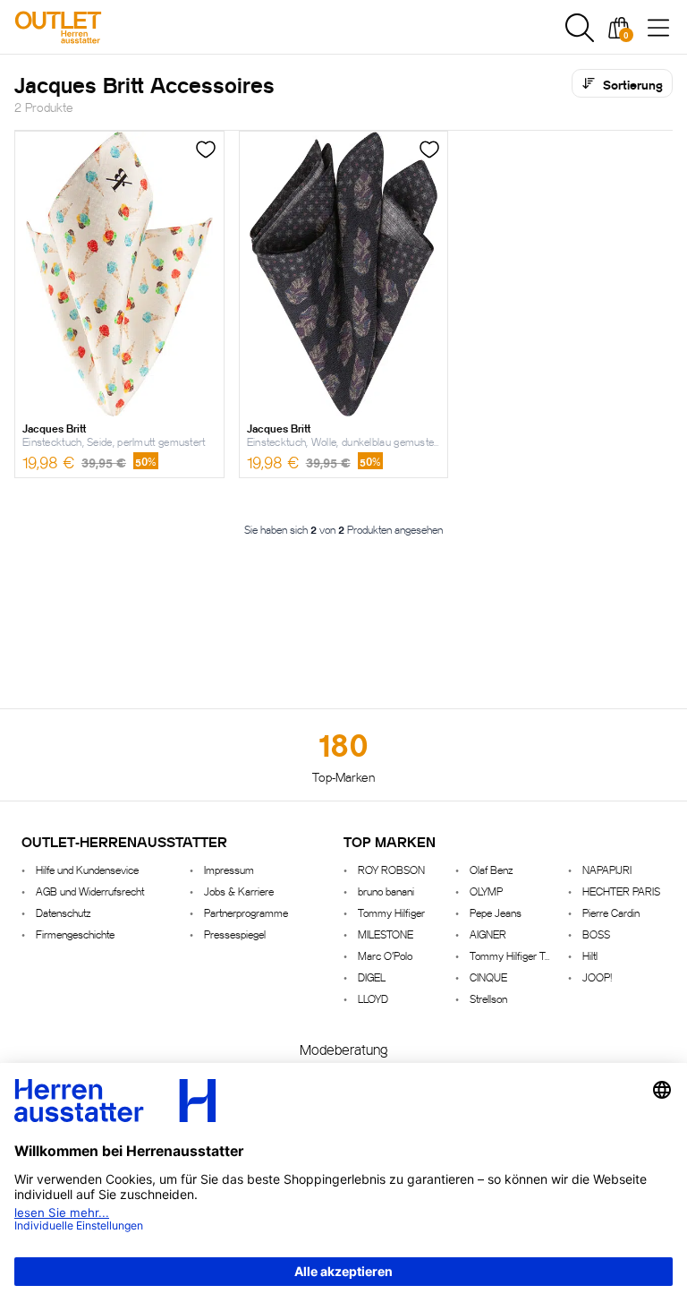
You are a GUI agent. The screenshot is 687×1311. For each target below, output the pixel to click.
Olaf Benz (491, 869)
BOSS (596, 933)
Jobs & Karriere (239, 890)
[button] (579, 27)
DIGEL (372, 976)
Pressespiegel (235, 933)
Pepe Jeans (496, 912)
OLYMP (486, 890)
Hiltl (590, 955)
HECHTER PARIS (621, 890)
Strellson (488, 998)
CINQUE (488, 976)
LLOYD (373, 998)
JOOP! (597, 976)
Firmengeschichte (75, 933)
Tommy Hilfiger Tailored (511, 955)
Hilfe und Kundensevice (87, 869)
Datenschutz (63, 912)
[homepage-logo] (109, 27)
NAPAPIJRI (607, 869)
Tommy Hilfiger (391, 912)
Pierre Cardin (611, 912)
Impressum (229, 869)
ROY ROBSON (391, 869)
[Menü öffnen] (658, 27)
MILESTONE (385, 933)
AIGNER (488, 933)
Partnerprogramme (246, 912)
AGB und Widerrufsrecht (90, 890)
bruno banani (386, 890)
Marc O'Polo (385, 955)
